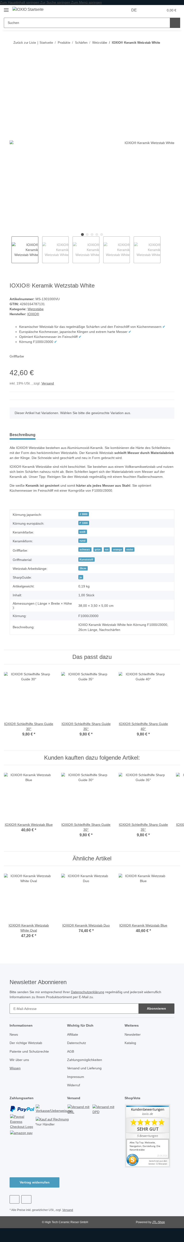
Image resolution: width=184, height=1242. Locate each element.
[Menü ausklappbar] (6, 8)
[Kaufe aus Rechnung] (52, 1119)
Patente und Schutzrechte (29, 1051)
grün (98, 549)
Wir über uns (19, 1060)
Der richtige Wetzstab (26, 1043)
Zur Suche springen (55, 2)
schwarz (85, 549)
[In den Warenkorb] (13, 58)
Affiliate (72, 1034)
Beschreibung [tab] (22, 435)
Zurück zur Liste (24, 42)
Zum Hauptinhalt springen (20, 2)
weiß (83, 531)
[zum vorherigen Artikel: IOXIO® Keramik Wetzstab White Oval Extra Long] (169, 42)
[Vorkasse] (54, 1108)
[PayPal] (22, 1108)
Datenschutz (76, 1043)
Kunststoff (86, 559)
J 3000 (83, 514)
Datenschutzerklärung (87, 992)
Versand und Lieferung (84, 1068)
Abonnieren (156, 1008)
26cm (83, 568)
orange (117, 549)
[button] (150, 10)
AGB (70, 1051)
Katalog (130, 1043)
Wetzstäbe (36, 309)
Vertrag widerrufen (35, 1182)
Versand (47, 383)
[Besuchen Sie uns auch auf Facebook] (14, 1199)
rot (107, 549)
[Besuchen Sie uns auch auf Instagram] (26, 1199)
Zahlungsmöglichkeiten (84, 1060)
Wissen (15, 1068)
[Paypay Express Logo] (22, 1121)
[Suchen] (175, 23)
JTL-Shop (158, 1222)
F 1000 (84, 523)
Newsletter (133, 1034)
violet (129, 549)
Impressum (75, 1077)
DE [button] (134, 10)
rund (83, 540)
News (14, 1034)
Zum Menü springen (86, 2)
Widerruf (73, 1085)
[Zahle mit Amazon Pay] (21, 1133)
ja (81, 577)
